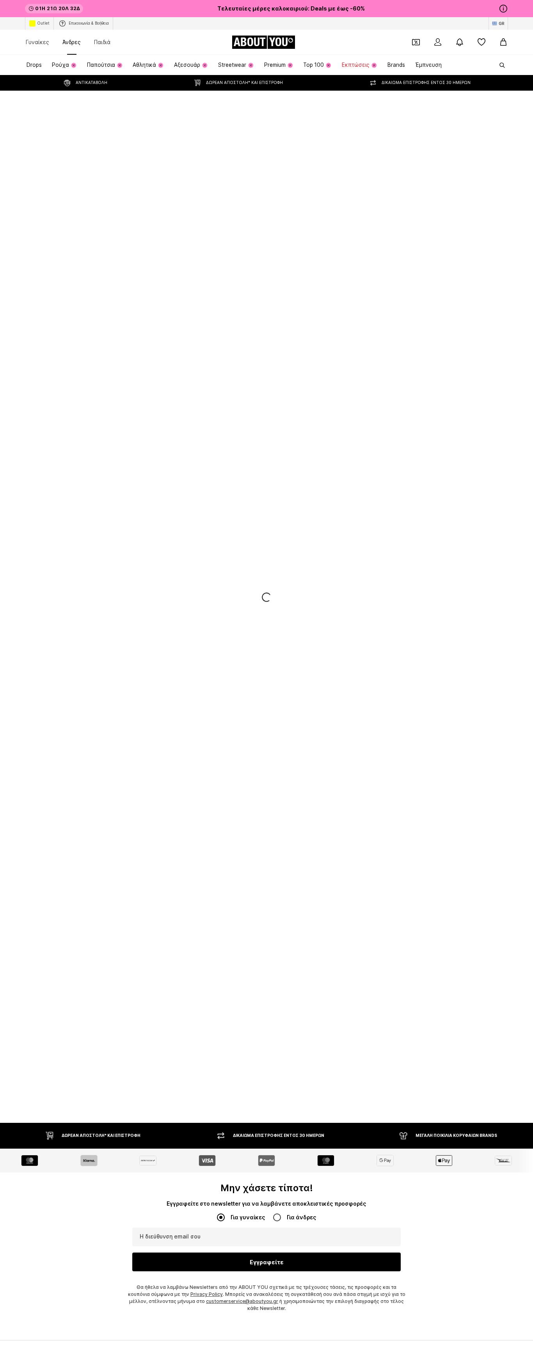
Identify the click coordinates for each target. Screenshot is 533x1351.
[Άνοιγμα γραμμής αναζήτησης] (499, 65)
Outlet (43, 23)
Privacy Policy (206, 1294)
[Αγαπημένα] (481, 42)
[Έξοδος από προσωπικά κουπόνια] (416, 42)
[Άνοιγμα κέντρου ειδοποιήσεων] (459, 42)
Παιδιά (102, 42)
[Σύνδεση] (437, 42)
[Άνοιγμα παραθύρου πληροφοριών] (503, 8)
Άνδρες (71, 42)
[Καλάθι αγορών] (503, 42)
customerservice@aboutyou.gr (242, 1301)
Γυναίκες (37, 42)
